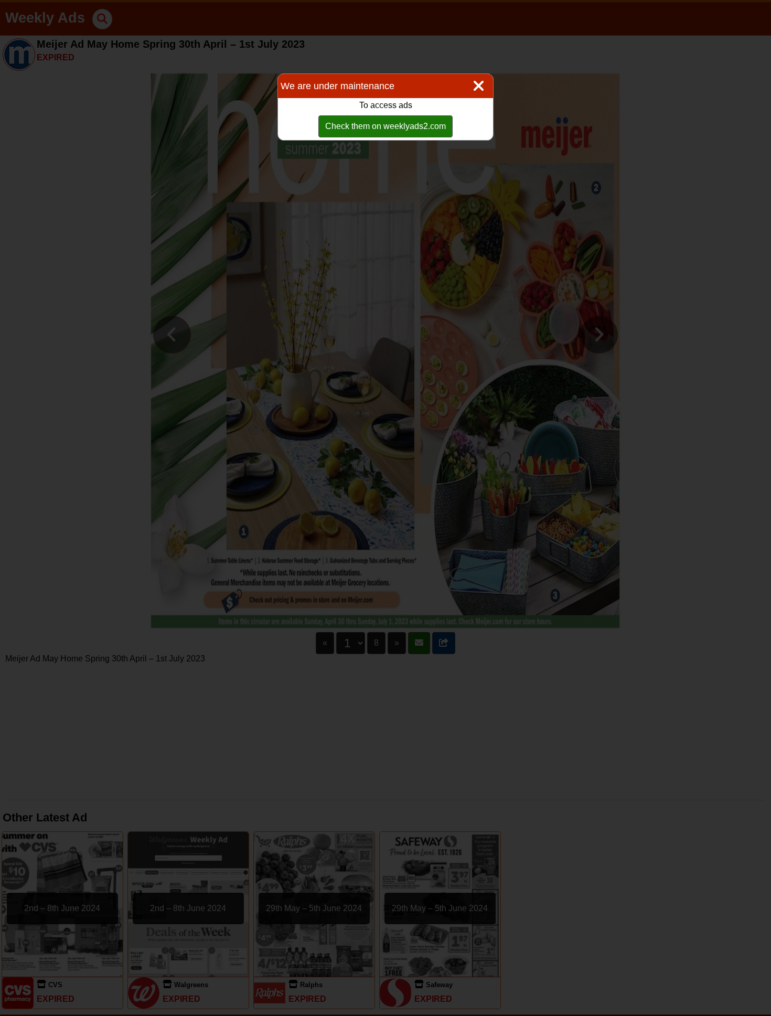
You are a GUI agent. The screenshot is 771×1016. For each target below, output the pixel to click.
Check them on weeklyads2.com (385, 126)
